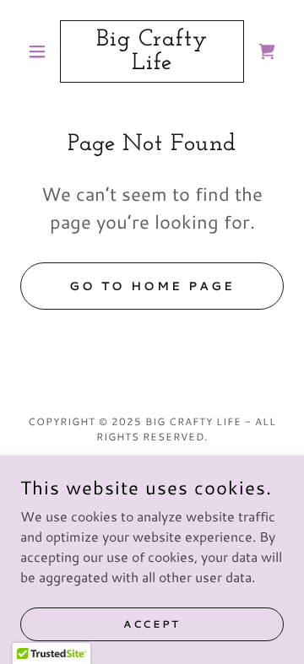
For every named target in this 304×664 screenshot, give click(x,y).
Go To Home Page (152, 286)
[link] (152, 51)
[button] (40, 51)
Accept (151, 624)
